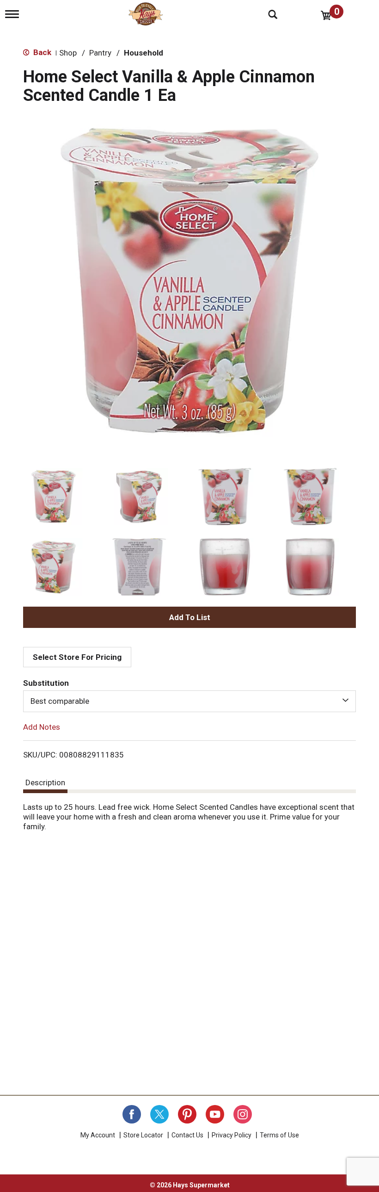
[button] (53, 496)
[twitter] (159, 1114)
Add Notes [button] (41, 726)
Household (143, 52)
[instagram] (242, 1114)
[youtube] (215, 1114)
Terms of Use (279, 1135)
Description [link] (45, 782)
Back (41, 52)
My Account (97, 1135)
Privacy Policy (231, 1135)
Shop (68, 52)
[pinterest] (187, 1114)
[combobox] (189, 701)
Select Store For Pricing (77, 657)
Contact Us (187, 1135)
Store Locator (143, 1135)
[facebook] (131, 1114)
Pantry (100, 52)
